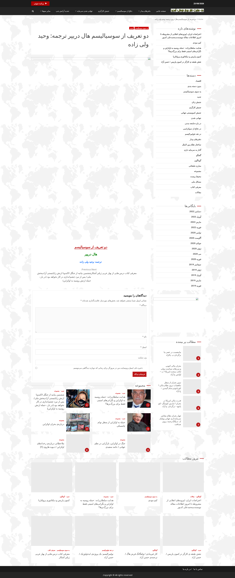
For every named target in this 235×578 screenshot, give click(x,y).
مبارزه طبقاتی (195, 166)
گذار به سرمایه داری (192, 150)
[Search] (33, 11)
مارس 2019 (196, 280)
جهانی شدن (196, 118)
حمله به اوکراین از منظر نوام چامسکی (139, 422)
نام (144, 336)
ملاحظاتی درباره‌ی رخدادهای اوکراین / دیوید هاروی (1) (78, 443)
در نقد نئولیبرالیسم (193, 134)
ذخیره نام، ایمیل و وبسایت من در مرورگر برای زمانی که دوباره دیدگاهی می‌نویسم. (108, 368)
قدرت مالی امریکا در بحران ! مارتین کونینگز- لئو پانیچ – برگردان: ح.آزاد (192, 403)
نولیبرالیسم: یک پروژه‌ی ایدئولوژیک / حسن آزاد (95, 531)
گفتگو (198, 155)
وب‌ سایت (142, 357)
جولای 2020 (196, 243)
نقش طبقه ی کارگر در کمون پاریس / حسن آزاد (181, 62)
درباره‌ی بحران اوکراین (78, 422)
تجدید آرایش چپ (62, 11)
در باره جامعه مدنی (193, 123)
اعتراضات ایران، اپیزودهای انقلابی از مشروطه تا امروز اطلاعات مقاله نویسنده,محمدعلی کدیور (183, 477)
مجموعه (117, 393)
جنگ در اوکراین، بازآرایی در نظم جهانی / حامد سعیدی (139, 443)
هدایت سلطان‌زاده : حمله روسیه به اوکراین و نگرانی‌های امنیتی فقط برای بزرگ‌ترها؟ (139, 398)
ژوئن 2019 (196, 270)
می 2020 (197, 254)
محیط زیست (195, 176)
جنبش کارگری (103, 11)
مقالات (198, 192)
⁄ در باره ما (187, 569)
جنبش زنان (196, 102)
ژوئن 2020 (196, 248)
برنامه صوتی (39, 3)
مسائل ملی (196, 182)
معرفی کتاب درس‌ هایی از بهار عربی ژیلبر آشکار (114, 271)
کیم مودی (197, 43)
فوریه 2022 (196, 227)
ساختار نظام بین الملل (191, 144)
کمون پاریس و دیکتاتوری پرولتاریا (187, 56)
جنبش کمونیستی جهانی (191, 113)
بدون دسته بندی (194, 86)
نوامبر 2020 (196, 232)
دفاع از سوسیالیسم (124, 11)
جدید (131, 28)
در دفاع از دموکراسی (192, 129)
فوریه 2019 (196, 286)
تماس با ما (198, 569)
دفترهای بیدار (145, 11)
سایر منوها (46, 11)
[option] (178, 354)
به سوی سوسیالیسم (141, 28)
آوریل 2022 (196, 217)
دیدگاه (143, 305)
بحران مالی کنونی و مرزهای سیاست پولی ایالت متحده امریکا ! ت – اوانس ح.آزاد (192, 370)
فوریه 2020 (196, 259)
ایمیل (143, 347)
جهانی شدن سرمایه (85, 11)
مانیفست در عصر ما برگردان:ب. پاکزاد (192, 353)
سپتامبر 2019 (195, 264)
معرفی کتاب (196, 187)
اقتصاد (198, 81)
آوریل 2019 (196, 275)
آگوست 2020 (195, 238)
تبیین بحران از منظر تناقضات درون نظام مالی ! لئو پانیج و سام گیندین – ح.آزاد (192, 386)
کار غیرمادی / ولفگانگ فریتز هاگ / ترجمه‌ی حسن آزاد (139, 531)
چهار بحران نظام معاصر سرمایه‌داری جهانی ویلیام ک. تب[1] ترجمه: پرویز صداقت (192, 419)
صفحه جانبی (161, 11)
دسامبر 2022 (195, 211)
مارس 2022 (196, 222)
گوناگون (197, 160)
